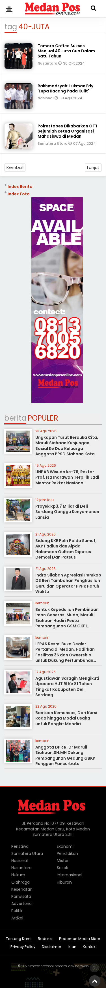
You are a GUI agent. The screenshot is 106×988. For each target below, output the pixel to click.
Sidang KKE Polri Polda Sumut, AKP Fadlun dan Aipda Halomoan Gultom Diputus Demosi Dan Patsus (66, 549)
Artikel (17, 918)
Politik (16, 910)
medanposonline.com (48, 966)
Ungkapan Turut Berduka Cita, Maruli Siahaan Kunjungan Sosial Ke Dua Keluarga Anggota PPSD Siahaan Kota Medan (66, 448)
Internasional (69, 875)
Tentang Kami (18, 939)
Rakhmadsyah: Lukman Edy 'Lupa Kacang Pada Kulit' (65, 88)
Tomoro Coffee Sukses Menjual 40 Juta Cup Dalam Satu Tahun (66, 51)
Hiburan (64, 882)
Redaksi (45, 939)
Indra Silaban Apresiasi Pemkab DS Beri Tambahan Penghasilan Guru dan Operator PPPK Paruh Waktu (68, 583)
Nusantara (48, 63)
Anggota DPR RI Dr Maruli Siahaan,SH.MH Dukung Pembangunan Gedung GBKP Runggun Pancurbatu (65, 755)
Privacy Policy (22, 946)
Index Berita (20, 186)
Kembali (15, 167)
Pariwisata (21, 896)
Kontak (89, 946)
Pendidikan (67, 853)
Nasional (46, 98)
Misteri (63, 860)
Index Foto (19, 194)
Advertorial (22, 903)
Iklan (72, 946)
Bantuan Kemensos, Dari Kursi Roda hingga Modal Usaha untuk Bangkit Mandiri (66, 718)
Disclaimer (51, 946)
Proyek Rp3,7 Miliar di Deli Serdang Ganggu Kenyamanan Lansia (67, 511)
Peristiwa (20, 846)
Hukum (18, 875)
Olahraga (20, 882)
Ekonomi (65, 846)
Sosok (62, 868)
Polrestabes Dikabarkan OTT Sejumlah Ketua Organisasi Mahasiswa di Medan (68, 131)
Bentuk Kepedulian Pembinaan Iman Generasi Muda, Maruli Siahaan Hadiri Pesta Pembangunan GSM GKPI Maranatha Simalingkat (67, 620)
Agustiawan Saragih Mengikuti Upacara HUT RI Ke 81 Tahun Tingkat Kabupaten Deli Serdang (67, 686)
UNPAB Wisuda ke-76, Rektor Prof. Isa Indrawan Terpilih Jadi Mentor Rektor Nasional (67, 477)
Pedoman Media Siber (79, 939)
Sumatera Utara (53, 143)
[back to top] (94, 981)
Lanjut (93, 167)
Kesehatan (22, 889)
